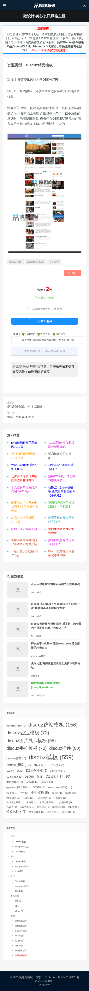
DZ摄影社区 (58, 776)
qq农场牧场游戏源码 (18, 787)
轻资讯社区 (16, 811)
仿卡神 (57, 793)
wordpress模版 (22, 846)
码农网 (11, 806)
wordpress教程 (38, 656)
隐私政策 (19, 945)
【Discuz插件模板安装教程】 (48, 50)
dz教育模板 (14, 782)
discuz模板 (15, 261)
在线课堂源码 (15, 802)
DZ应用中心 (34, 776)
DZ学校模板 (58, 771)
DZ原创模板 (36, 770)
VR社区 (39, 787)
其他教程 (35, 676)
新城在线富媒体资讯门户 (23, 417)
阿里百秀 (53, 812)
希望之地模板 (48, 802)
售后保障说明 (21, 931)
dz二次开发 (56, 765)
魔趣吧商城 (26, 977)
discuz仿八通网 (16, 725)
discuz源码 (18, 765)
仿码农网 (71, 793)
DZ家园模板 (14, 777)
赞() (72, 272)
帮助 (13, 916)
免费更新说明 (21, 926)
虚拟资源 (74, 806)
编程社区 (43, 806)
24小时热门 (20, 936)
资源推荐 (15, 896)
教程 (13, 876)
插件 (13, 856)
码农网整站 (26, 806)
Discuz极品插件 (38, 695)
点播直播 (65, 802)
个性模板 (40, 792)
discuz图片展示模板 (31, 740)
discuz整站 (16, 758)
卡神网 (28, 798)
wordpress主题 (60, 787)
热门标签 (19, 940)
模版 (13, 836)
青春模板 (68, 812)
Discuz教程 (36, 592)
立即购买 (44, 321)
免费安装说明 (21, 921)
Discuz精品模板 (39, 65)
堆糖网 (31, 802)
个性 (24, 793)
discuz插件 (64, 748)
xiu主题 (11, 793)
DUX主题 (40, 765)
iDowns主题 (49, 782)
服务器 (18, 901)
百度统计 (44, 984)
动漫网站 (13, 797)
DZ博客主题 (14, 770)
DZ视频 (31, 781)
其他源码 (19, 871)
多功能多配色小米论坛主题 (24, 406)
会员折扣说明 (21, 950)
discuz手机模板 (26, 748)
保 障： (17, 334)
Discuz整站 (20, 851)
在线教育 (59, 798)
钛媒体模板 (36, 812)
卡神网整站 (43, 798)
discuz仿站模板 (35, 261)
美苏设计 (54, 261)
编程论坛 (58, 806)
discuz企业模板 (27, 732)
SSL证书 (19, 911)
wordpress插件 (22, 866)
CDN (17, 906)
